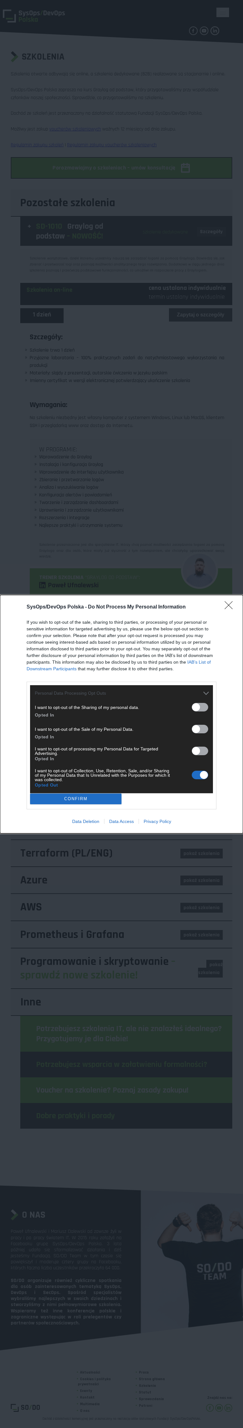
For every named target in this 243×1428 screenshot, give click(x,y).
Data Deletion (85, 821)
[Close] (231, 607)
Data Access (121, 821)
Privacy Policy (157, 821)
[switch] (200, 707)
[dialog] (121, 714)
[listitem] (121, 693)
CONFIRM (76, 798)
